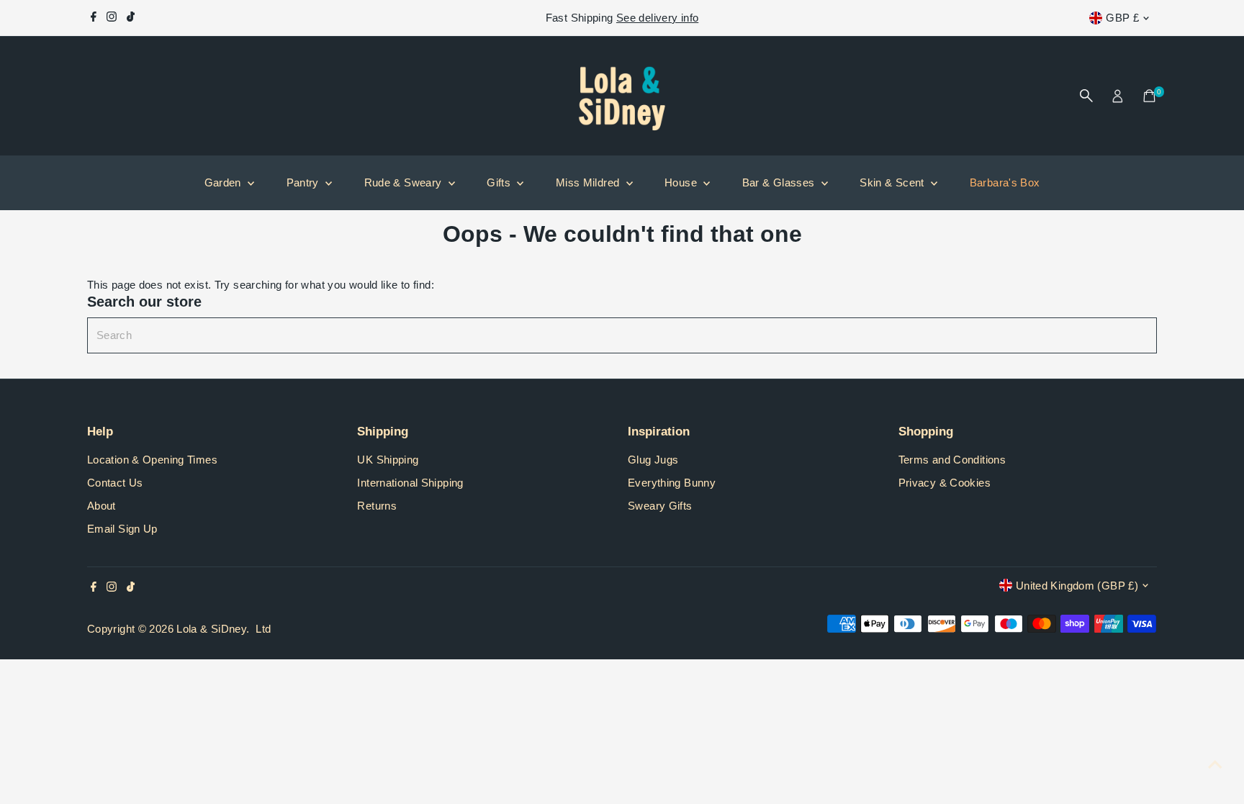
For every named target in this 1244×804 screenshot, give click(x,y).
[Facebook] (93, 18)
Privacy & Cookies (944, 482)
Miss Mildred (589, 182)
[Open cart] (1149, 95)
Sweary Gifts (660, 506)
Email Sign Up (122, 529)
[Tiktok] (130, 18)
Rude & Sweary (404, 182)
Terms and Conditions (952, 459)
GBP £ (1122, 18)
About (101, 506)
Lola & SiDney (211, 629)
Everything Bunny (672, 482)
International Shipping (410, 482)
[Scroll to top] (1215, 764)
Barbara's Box (1005, 182)
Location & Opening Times (152, 459)
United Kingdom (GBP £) (1077, 585)
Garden (224, 182)
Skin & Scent (893, 182)
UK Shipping (387, 459)
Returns (377, 506)
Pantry (305, 182)
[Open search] (1086, 95)
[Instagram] (111, 18)
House (682, 182)
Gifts (500, 182)
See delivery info (657, 18)
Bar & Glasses (780, 182)
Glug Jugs (653, 459)
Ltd (263, 629)
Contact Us (115, 482)
